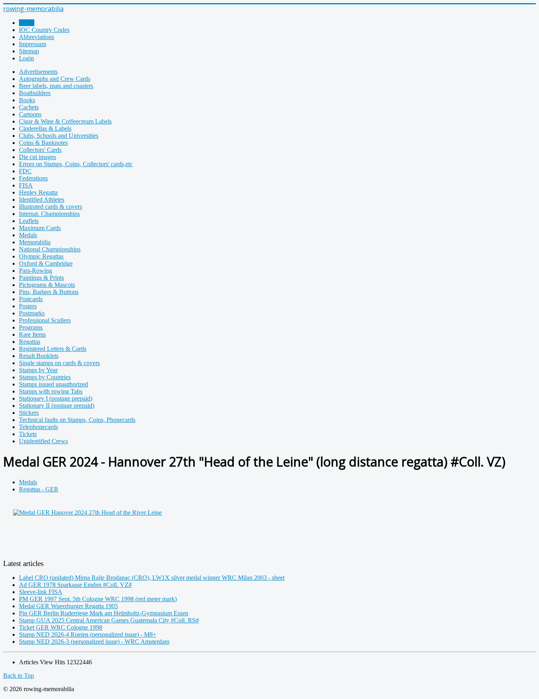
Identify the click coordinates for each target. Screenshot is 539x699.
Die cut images (37, 157)
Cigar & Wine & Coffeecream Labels (65, 121)
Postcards (31, 299)
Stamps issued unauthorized (53, 384)
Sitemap (29, 51)
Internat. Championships (49, 213)
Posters (28, 306)
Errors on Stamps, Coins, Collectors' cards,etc (76, 164)
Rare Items (32, 334)
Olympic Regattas (41, 256)
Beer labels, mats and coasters (56, 85)
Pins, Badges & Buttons (49, 292)
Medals (28, 235)
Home (26, 22)
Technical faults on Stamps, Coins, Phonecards (77, 419)
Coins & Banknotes (43, 142)
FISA (26, 185)
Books (27, 100)
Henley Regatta (38, 192)
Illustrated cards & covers (50, 206)
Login (26, 58)
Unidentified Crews (43, 441)
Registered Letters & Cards (52, 348)
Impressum (32, 44)
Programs (31, 327)
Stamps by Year (38, 370)
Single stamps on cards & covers (59, 363)
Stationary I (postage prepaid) (55, 398)
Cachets (29, 107)
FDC (25, 171)
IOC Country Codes (44, 29)
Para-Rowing (35, 270)
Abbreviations (36, 37)
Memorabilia (35, 242)
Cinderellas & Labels (45, 128)
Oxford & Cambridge (46, 263)
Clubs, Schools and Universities (58, 135)
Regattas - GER (38, 489)
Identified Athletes (41, 199)
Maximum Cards (40, 228)
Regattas (29, 341)
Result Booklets (38, 355)
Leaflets (29, 220)
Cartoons (30, 114)
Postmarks (32, 313)
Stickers (29, 412)
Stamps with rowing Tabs (50, 391)
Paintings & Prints (41, 277)
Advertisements (38, 71)
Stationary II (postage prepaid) (56, 405)
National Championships (49, 249)
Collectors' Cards (40, 149)
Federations (33, 178)
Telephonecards (38, 427)
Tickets (28, 434)
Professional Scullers (45, 320)
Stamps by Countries (45, 377)
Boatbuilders (35, 93)
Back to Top (18, 675)
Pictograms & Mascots (47, 284)
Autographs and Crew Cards (54, 78)
